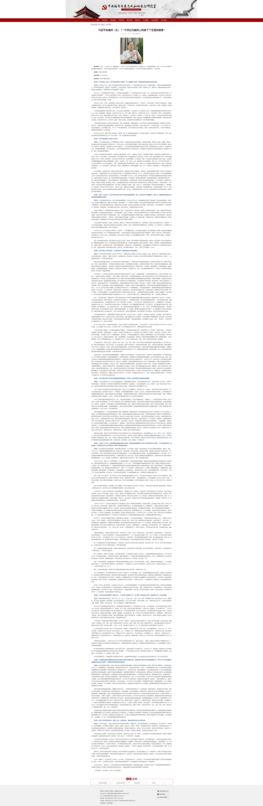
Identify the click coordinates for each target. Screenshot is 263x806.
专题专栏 (103, 24)
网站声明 (107, 791)
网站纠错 (121, 791)
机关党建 (163, 20)
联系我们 (111, 791)
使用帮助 (102, 791)
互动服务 (146, 20)
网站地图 (116, 791)
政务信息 (105, 20)
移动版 (119, 12)
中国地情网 (124, 12)
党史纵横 (113, 20)
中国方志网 (130, 12)
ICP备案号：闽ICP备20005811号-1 (107, 798)
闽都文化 (137, 20)
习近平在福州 (108, 24)
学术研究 (121, 20)
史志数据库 (154, 20)
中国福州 (135, 12)
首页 (98, 20)
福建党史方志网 (141, 12)
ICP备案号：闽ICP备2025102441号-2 (107, 800)
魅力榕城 (129, 20)
